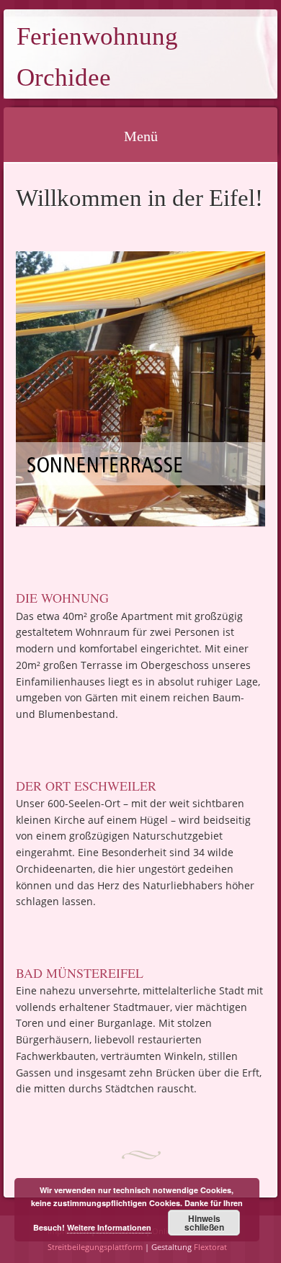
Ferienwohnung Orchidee (97, 56)
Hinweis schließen (204, 1222)
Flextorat (210, 1246)
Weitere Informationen (109, 1227)
